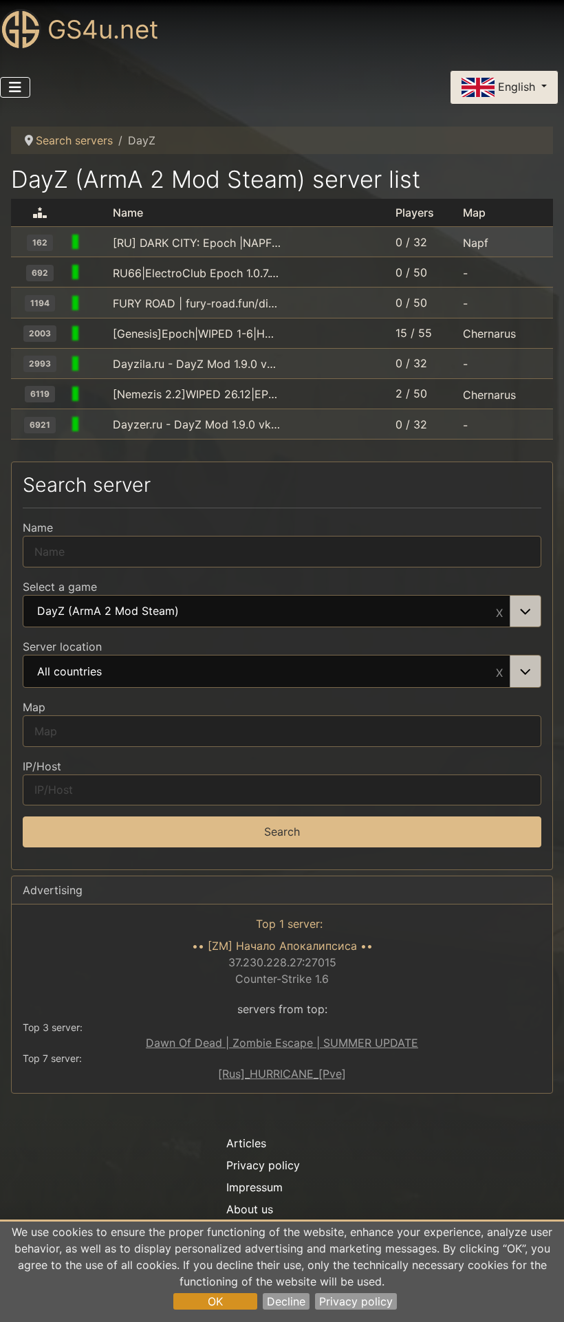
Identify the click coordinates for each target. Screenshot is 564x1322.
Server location (62, 646)
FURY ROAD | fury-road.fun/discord (197, 303)
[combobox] (282, 611)
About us (249, 1209)
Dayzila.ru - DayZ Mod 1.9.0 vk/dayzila (197, 364)
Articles (246, 1143)
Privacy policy (356, 1301)
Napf (475, 243)
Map (34, 707)
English (517, 86)
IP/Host (42, 766)
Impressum (254, 1187)
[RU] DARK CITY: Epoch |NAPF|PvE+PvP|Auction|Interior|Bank (197, 243)
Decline (286, 1301)
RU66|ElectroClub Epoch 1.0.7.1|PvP (197, 273)
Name (38, 527)
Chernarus (489, 333)
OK (215, 1301)
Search (282, 831)
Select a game (60, 587)
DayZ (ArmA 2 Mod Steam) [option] (108, 611)
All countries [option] (69, 672)
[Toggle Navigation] (15, 87)
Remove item (499, 611)
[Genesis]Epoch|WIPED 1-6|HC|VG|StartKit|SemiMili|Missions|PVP (197, 333)
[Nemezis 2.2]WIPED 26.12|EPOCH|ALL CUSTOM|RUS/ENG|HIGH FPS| (197, 394)
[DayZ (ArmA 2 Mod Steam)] (96, 243)
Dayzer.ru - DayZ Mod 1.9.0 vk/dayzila (197, 424)
